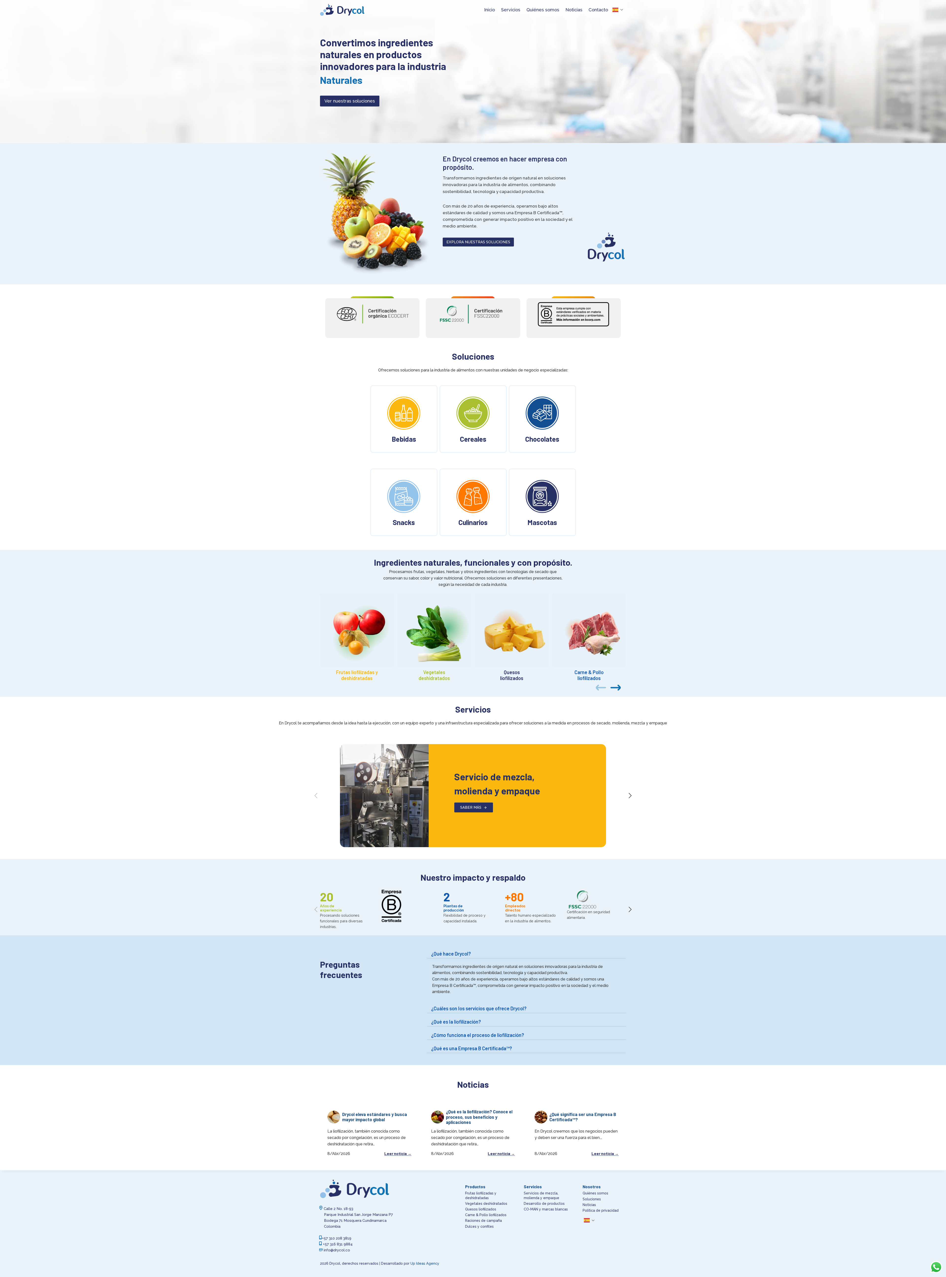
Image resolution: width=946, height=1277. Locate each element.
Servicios (510, 9)
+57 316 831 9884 (338, 1244)
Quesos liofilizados (480, 1209)
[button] (615, 687)
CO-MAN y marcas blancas (546, 1209)
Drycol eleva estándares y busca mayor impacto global (374, 1117)
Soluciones (592, 1199)
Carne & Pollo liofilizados (486, 1215)
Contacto (598, 9)
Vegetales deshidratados (486, 1204)
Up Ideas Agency (424, 1263)
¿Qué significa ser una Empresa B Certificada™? (582, 1117)
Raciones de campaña (483, 1221)
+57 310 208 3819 (336, 1238)
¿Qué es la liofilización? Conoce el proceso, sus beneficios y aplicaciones (479, 1117)
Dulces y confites (479, 1226)
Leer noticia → (397, 1153)
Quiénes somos (542, 9)
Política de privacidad (601, 1210)
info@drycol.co (337, 1250)
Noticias (573, 9)
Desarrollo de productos (544, 1204)
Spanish (619, 10)
